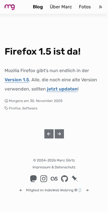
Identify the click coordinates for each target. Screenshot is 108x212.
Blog (38, 6)
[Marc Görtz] (14, 6)
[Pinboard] (74, 178)
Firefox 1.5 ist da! (43, 51)
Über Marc (61, 6)
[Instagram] (43, 178)
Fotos (85, 6)
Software (29, 108)
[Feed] (100, 7)
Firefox (14, 108)
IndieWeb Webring (59, 190)
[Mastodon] (33, 178)
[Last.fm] (54, 178)
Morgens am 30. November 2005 (35, 101)
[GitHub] (64, 178)
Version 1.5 (17, 79)
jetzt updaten (62, 89)
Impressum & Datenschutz (54, 167)
